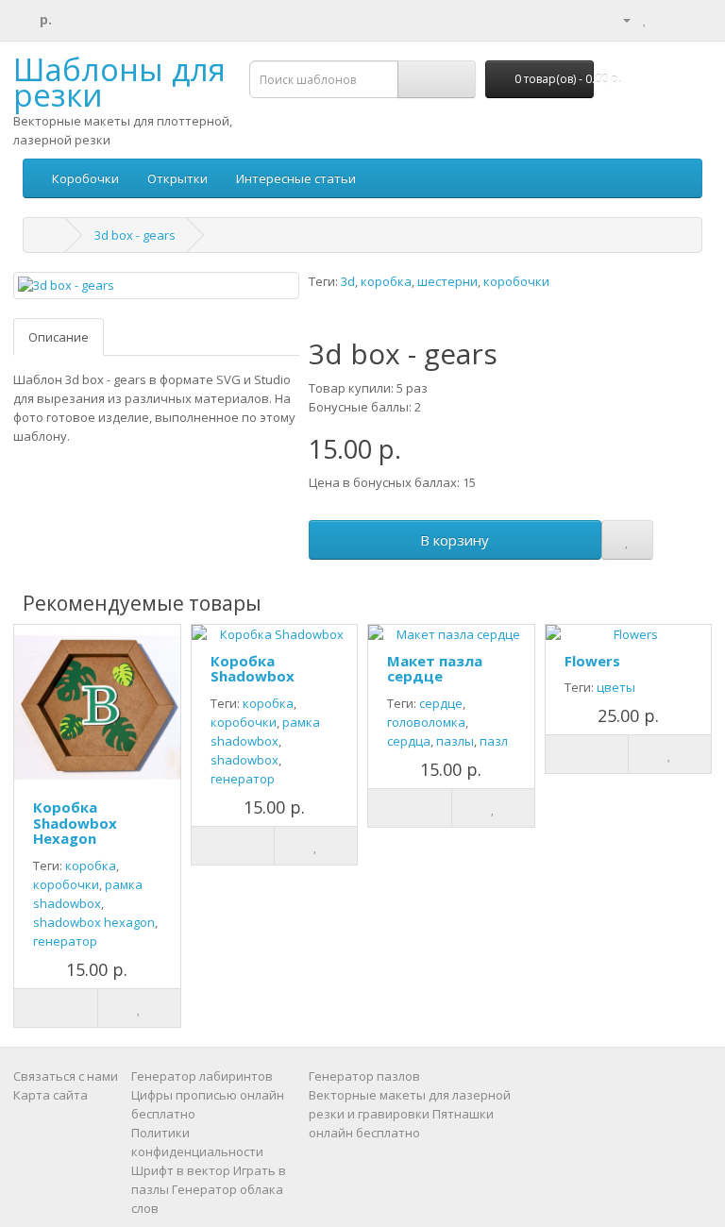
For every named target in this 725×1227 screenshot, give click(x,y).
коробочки (516, 281)
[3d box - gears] (156, 285)
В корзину (454, 539)
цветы (616, 687)
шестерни (447, 281)
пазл (494, 740)
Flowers (592, 660)
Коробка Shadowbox (253, 668)
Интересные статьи (296, 178)
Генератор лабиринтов (202, 1075)
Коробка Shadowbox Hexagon (75, 823)
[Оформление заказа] (688, 18)
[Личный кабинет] (619, 18)
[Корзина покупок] (665, 18)
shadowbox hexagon (94, 922)
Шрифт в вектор (180, 1170)
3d (348, 281)
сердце (441, 703)
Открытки (177, 178)
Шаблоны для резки (119, 82)
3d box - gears (135, 235)
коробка (386, 281)
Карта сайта (50, 1094)
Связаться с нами (65, 1075)
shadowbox (244, 759)
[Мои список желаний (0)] (645, 18)
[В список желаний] (627, 540)
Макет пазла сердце (434, 668)
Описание (58, 336)
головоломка (426, 722)
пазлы (455, 740)
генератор (65, 941)
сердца (408, 740)
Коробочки (85, 178)
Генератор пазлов (364, 1075)
